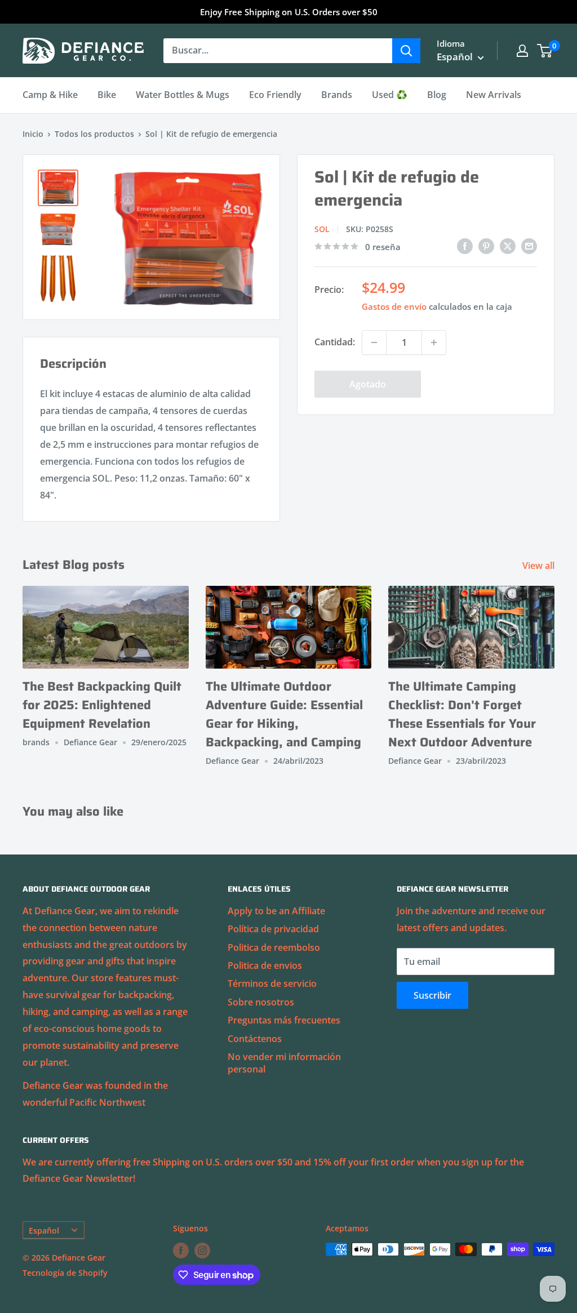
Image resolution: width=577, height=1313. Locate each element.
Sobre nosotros (261, 1002)
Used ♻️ (389, 94)
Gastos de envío (394, 306)
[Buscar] (406, 50)
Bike (106, 94)
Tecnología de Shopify (65, 1272)
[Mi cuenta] (522, 50)
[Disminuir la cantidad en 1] (374, 342)
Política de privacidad (273, 929)
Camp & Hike (50, 94)
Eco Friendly (275, 94)
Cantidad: (334, 342)
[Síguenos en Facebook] (181, 1250)
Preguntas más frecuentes (284, 1020)
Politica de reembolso (274, 947)
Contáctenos (255, 1038)
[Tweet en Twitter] (508, 245)
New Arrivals (493, 94)
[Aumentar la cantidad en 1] (434, 342)
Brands (336, 94)
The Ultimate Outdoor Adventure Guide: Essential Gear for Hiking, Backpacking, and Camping (284, 714)
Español (44, 1230)
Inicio (33, 133)
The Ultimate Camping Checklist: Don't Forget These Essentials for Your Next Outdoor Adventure (462, 714)
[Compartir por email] (529, 245)
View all (539, 565)
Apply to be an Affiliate (276, 911)
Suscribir (432, 995)
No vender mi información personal (284, 1063)
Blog (436, 94)
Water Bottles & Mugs (182, 94)
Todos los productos (94, 133)
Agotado (367, 384)
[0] (545, 50)
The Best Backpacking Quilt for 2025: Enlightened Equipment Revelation (102, 704)
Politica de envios (265, 965)
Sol (322, 229)
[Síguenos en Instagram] (202, 1250)
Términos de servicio (272, 983)
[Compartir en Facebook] (465, 245)
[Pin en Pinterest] (486, 245)
